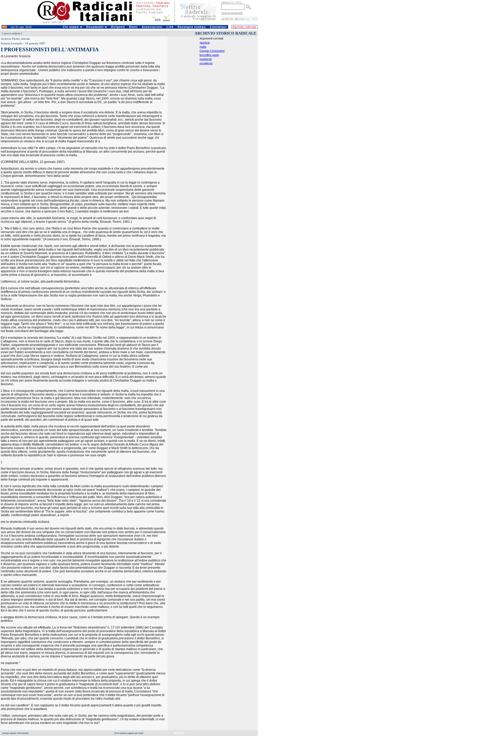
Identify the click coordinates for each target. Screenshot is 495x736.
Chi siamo (71, 26)
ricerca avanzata (232, 12)
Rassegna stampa (192, 26)
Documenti (95, 26)
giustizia (205, 42)
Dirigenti (118, 26)
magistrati (206, 59)
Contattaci (218, 26)
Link (170, 26)
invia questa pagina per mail (128, 733)
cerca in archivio (12, 33)
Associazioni (152, 26)
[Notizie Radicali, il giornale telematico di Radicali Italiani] (198, 22)
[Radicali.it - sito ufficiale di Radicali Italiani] (88, 23)
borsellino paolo (209, 54)
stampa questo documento (15, 733)
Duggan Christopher (212, 50)
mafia (203, 46)
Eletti (133, 26)
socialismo (206, 63)
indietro (179, 733)
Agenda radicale (245, 26)
